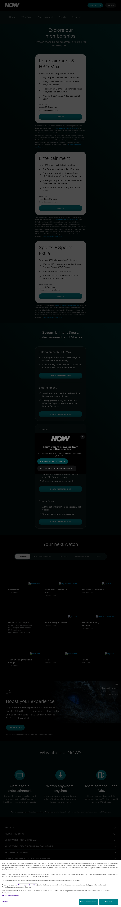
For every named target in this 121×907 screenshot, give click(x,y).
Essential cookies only (88, 902)
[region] (60, 883)
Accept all (108, 902)
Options (5, 902)
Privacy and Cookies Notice (27, 885)
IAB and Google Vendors (10, 895)
